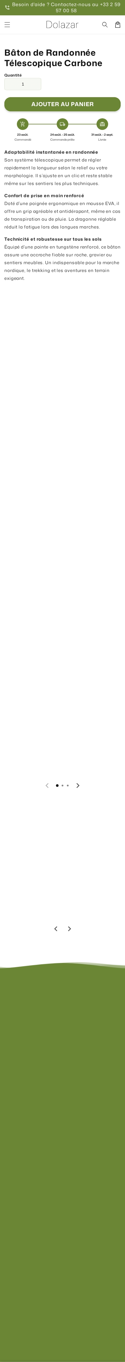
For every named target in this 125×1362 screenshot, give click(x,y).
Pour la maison (58, 762)
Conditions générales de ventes (37, 1189)
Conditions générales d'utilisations (41, 1213)
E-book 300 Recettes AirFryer (93, 897)
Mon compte (17, 1083)
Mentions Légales (23, 1166)
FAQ (9, 1071)
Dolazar (69, 1316)
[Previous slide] (47, 785)
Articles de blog (21, 1118)
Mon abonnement (23, 1106)
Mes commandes (22, 1095)
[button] (7, 24)
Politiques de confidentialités (35, 1177)
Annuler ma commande (29, 1129)
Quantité (13, 75)
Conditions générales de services (39, 1201)
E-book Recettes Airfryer (32, 895)
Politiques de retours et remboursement (46, 1224)
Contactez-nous (21, 1059)
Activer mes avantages (42, 413)
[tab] (57, 785)
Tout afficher (17, 621)
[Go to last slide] (56, 928)
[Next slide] (77, 785)
